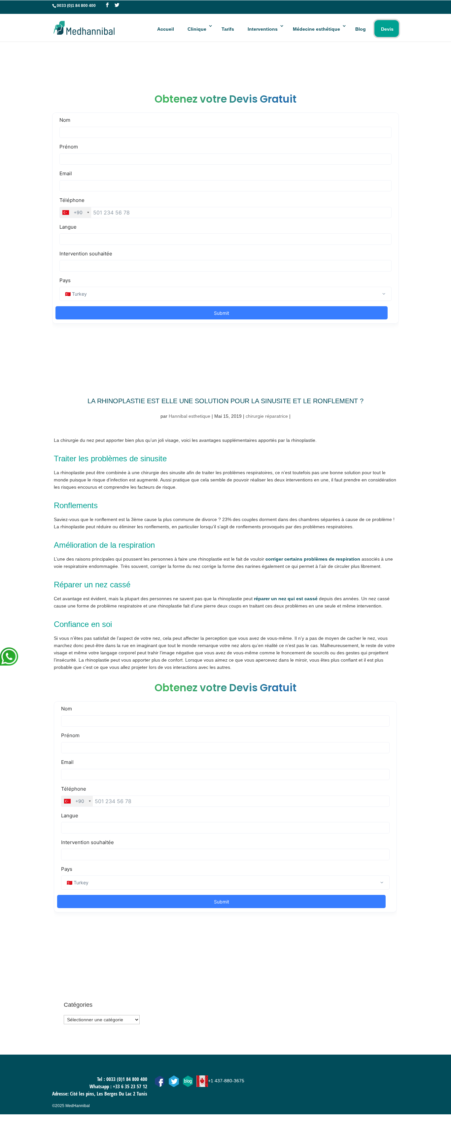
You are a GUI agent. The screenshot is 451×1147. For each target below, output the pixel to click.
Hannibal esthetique (189, 416)
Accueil (165, 28)
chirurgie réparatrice (267, 416)
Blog (360, 28)
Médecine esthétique (316, 28)
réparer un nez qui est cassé (286, 598)
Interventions (263, 28)
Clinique (197, 28)
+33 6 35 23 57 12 (130, 1086)
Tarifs (228, 28)
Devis (387, 28)
